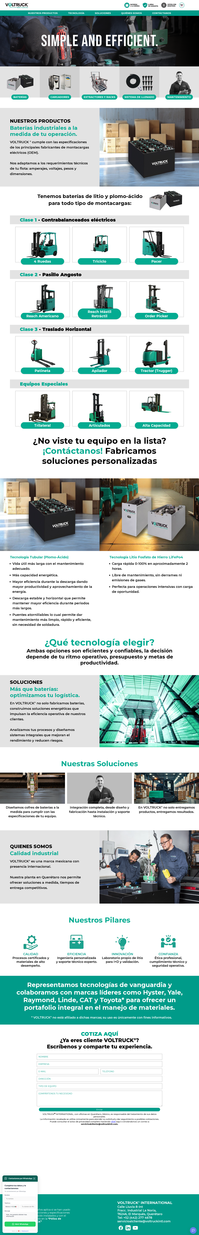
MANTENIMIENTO (179, 97)
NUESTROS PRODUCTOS (43, 13)
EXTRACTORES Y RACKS (99, 97)
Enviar (99, 1109)
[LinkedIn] (128, 1230)
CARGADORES (59, 97)
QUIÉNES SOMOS (131, 13)
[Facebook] (121, 1230)
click (113, 1121)
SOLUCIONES (103, 13)
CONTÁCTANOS (161, 13)
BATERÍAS (20, 97)
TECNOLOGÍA (76, 13)
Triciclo (99, 261)
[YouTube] (135, 1230)
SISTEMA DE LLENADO (139, 97)
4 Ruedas (42, 261)
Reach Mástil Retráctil (99, 314)
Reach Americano (42, 316)
